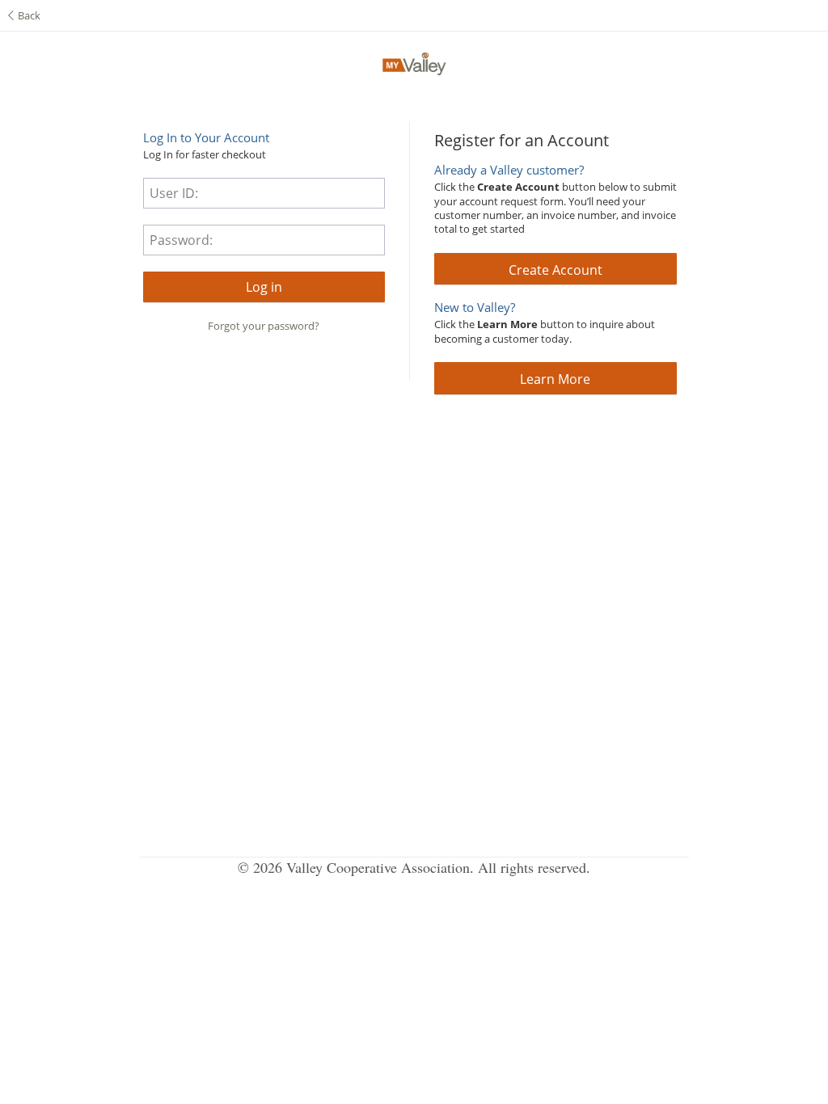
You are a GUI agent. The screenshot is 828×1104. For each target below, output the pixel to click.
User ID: (174, 193)
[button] (264, 286)
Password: (181, 240)
